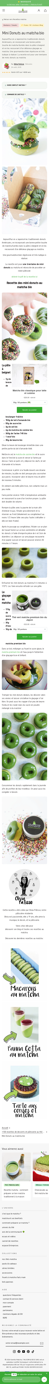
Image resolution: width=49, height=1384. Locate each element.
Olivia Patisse (19, 64)
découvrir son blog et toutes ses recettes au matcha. (24, 931)
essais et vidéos (9, 1237)
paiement (7, 1307)
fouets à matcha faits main (14, 1278)
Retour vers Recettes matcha (15, 19)
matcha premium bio (11, 652)
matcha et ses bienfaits (12, 1218)
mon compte (8, 1303)
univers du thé (8, 1228)
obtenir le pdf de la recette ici (24, 277)
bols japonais (7, 1282)
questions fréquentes (12, 1295)
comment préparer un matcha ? (16, 1223)
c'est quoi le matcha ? (11, 1214)
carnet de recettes (10, 1241)
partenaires (8, 1310)
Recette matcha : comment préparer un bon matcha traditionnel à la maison (16, 1193)
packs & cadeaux (9, 1264)
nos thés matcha (9, 1259)
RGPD (5, 1318)
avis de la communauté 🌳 (13, 1232)
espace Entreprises (10, 1246)
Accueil (5, 1128)
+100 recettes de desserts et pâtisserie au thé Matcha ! (23, 1132)
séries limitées (8, 1268)
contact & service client (13, 1299)
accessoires (7, 1273)
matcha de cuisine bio (25, 455)
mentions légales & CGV (13, 1314)
